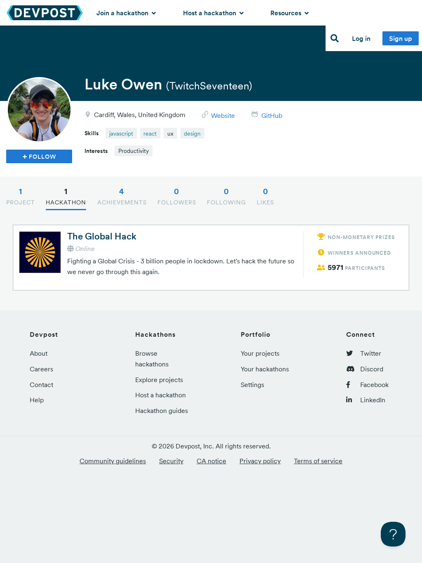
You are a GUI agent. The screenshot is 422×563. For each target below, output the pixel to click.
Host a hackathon (210, 13)
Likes (265, 196)
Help (37, 400)
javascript (121, 133)
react (150, 133)
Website (223, 115)
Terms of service (318, 461)
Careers (41, 369)
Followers (176, 196)
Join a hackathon (123, 13)
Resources (286, 13)
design (192, 133)
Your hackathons (265, 369)
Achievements (122, 196)
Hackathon (66, 196)
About (38, 353)
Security (171, 461)
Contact (41, 384)
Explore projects (159, 379)
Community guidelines (113, 461)
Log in (361, 38)
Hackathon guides (161, 410)
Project (20, 196)
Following (226, 196)
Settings (252, 384)
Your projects (260, 353)
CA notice (211, 461)
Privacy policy (260, 461)
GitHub (271, 115)
